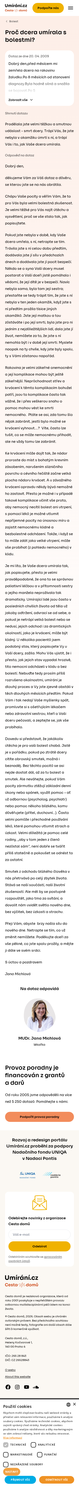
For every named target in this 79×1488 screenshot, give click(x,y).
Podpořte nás (48, 8)
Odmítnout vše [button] (57, 1479)
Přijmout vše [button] (20, 1479)
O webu (10, 1370)
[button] (39, 1472)
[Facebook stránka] (8, 1387)
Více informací (12, 1438)
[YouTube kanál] (26, 1387)
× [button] (74, 1404)
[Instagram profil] (17, 1387)
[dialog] (39, 1443)
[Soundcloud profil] (36, 1387)
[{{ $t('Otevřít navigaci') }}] (70, 8)
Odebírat (39, 1246)
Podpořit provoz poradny (39, 1117)
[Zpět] (16, 8)
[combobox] (68, 1405)
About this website (18, 1376)
